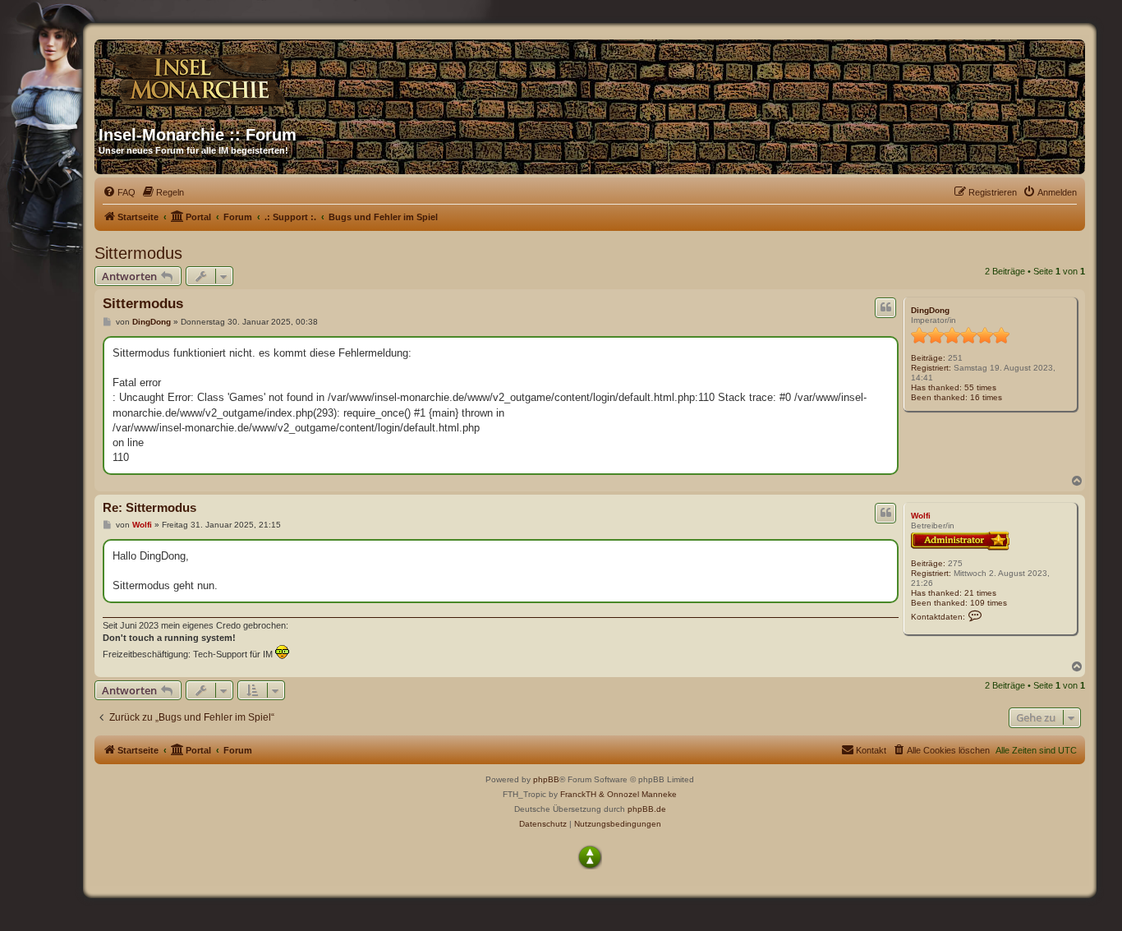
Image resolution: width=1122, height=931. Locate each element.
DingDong (930, 310)
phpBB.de (647, 808)
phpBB (546, 779)
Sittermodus (138, 253)
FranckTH (578, 794)
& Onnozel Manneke (638, 794)
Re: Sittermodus (149, 507)
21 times (980, 592)
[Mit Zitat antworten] (885, 307)
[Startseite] (256, 76)
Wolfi (921, 515)
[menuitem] (119, 192)
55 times (980, 387)
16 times (986, 397)
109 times (988, 602)
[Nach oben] (589, 857)
